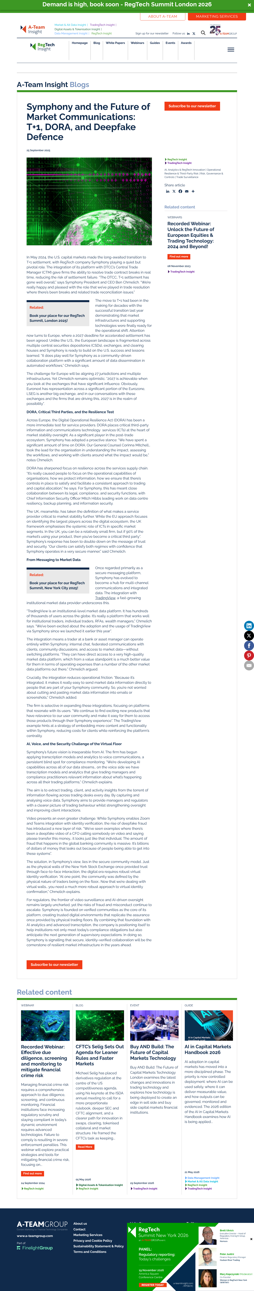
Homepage (80, 43)
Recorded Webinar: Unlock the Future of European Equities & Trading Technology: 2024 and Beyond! (190, 235)
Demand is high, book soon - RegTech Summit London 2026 (127, 4)
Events (170, 43)
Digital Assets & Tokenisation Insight (77, 29)
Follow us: (179, 33)
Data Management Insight (71, 33)
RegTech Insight (101, 33)
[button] (127, 5)
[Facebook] (249, 646)
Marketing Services (217, 17)
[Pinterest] (249, 655)
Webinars (137, 43)
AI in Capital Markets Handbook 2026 (208, 1049)
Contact (79, 1229)
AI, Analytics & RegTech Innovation (185, 169)
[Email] (249, 665)
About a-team (162, 17)
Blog (96, 43)
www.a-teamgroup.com (35, 1236)
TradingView (105, 598)
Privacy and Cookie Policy (92, 1241)
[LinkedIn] (249, 626)
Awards (186, 43)
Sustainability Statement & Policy (98, 1246)
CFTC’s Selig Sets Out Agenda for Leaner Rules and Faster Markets (100, 1055)
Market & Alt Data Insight (70, 25)
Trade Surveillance (187, 177)
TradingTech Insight (102, 25)
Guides (155, 43)
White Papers (115, 43)
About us (80, 1223)
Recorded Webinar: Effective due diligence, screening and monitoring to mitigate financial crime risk (44, 1061)
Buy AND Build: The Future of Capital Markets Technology (153, 1052)
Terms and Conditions (89, 1252)
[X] (249, 636)
